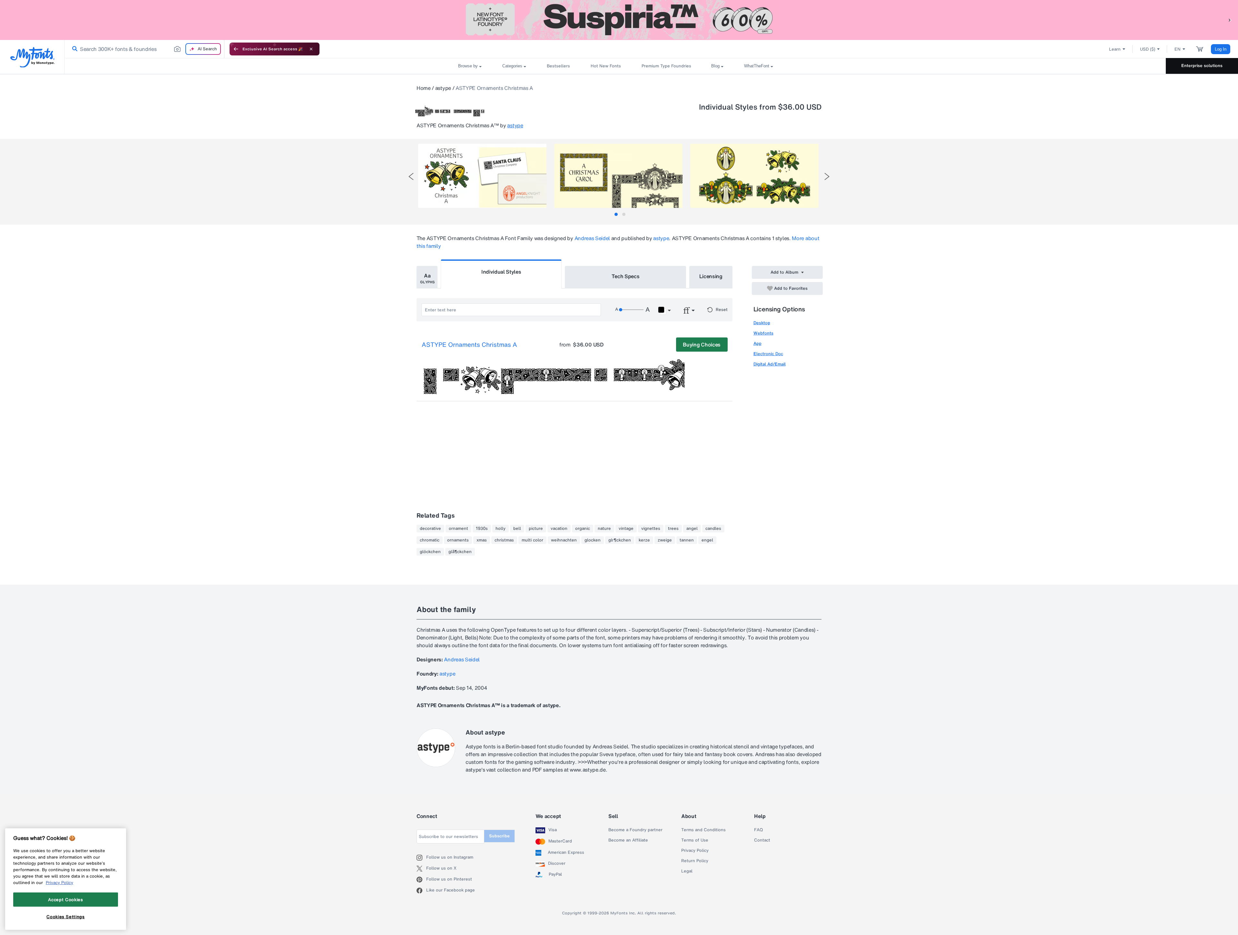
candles (713, 528)
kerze (644, 540)
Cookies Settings (65, 916)
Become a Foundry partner (635, 830)
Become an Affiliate (628, 840)
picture (536, 528)
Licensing (710, 276)
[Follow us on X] (421, 869)
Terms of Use (694, 840)
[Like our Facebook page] (421, 890)
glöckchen (430, 551)
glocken (593, 540)
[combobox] (144, 49)
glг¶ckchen (619, 540)
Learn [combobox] (1115, 49)
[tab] (616, 214)
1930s (482, 528)
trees (673, 528)
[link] (73, 49)
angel (692, 528)
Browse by (468, 65)
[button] (1230, 20)
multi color (532, 540)
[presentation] (411, 176)
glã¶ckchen (460, 551)
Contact (762, 840)
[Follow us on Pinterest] (421, 879)
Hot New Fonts (606, 66)
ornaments (458, 540)
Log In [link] (1220, 49)
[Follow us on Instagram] (421, 858)
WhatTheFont (756, 65)
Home (424, 88)
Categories (512, 65)
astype (443, 88)
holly (501, 528)
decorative (430, 528)
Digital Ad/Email (769, 364)
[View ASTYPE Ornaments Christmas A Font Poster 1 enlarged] (482, 176)
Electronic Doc (768, 354)
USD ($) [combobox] (1147, 49)
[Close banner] (311, 49)
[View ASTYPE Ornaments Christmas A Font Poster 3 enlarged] (754, 176)
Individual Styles (501, 272)
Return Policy (694, 860)
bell (517, 528)
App (757, 343)
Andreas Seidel (592, 238)
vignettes (650, 528)
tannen (687, 540)
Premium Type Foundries (666, 66)
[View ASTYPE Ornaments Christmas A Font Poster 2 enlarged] (618, 176)
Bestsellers (558, 66)
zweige (665, 540)
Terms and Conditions (703, 830)
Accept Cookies (65, 899)
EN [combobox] (1177, 49)
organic (582, 528)
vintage (626, 528)
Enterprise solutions (1202, 66)
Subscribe (499, 836)
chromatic (429, 540)
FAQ (758, 830)
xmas (482, 540)
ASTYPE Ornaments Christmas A (469, 345)
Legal (687, 871)
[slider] (631, 309)
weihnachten (564, 540)
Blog (715, 65)
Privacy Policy (695, 850)
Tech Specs (626, 276)
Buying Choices (702, 344)
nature (604, 528)
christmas (504, 540)
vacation (559, 528)
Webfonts (763, 333)
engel (707, 540)
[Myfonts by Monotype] (32, 57)
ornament (458, 528)
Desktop (761, 323)
